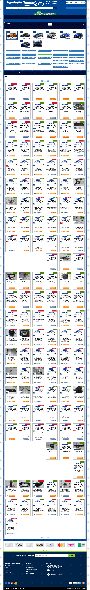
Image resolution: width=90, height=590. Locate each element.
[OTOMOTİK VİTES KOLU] (38, 333)
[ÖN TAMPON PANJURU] (38, 144)
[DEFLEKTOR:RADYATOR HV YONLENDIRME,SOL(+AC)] (51, 352)
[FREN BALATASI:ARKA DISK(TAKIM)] (65, 144)
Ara (55, 8)
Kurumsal (76, 2)
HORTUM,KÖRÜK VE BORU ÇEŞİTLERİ (60, 50)
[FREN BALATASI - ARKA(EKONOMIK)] (51, 163)
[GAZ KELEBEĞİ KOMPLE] (51, 427)
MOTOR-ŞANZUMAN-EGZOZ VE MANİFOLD (45, 63)
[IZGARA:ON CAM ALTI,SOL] (78, 163)
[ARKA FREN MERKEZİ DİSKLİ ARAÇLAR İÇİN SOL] (38, 201)
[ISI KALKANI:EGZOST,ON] (51, 484)
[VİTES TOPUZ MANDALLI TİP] (65, 314)
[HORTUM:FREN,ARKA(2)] (38, 182)
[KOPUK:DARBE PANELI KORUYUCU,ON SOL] (11, 144)
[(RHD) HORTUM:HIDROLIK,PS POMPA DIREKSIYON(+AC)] (78, 220)
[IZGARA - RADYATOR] (78, 352)
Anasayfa (9, 17)
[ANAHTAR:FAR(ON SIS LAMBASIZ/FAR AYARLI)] (51, 503)
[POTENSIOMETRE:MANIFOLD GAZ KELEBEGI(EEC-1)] (78, 427)
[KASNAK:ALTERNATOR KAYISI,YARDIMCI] (65, 295)
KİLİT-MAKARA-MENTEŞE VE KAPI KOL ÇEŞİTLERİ (77, 60)
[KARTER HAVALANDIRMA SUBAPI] (11, 314)
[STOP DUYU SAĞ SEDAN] (78, 484)
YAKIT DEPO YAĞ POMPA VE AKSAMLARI (13, 54)
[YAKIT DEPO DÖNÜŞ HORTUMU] (38, 390)
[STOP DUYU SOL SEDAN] (11, 503)
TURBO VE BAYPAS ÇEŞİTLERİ (76, 57)
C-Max (68, 24)
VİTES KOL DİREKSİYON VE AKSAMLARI (76, 50)
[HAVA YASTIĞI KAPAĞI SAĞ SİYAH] (78, 239)
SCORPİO (63, 24)
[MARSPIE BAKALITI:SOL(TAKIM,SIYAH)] (78, 465)
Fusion (43, 24)
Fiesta (39, 24)
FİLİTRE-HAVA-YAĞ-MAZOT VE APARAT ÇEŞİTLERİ (45, 50)
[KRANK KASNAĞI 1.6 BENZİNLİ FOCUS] (38, 295)
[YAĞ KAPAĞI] (38, 314)
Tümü (17, 24)
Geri (42, 80)
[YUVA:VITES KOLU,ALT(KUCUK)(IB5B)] (51, 333)
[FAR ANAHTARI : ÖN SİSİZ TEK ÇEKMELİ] (65, 503)
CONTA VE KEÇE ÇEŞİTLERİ (60, 63)
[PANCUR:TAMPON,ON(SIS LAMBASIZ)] (24, 144)
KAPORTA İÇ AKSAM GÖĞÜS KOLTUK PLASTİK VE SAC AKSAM (13, 63)
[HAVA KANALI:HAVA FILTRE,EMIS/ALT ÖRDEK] (65, 409)
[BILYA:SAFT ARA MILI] (78, 201)
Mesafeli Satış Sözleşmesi (39, 17)
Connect (69, 28)
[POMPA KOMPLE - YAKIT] (65, 390)
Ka (46, 24)
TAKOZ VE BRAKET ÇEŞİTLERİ (76, 63)
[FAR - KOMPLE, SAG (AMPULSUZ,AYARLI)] (24, 503)
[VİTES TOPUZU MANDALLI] (11, 333)
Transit (73, 28)
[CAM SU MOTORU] (24, 87)
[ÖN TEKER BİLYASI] (38, 87)
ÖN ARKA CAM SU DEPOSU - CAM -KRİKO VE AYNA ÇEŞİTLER (29, 54)
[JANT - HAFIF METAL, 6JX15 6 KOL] (78, 106)
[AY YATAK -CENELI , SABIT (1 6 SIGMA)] (51, 295)
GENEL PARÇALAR (13, 50)
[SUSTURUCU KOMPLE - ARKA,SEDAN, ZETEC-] (24, 276)
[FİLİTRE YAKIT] (11, 87)
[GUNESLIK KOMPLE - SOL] (51, 239)
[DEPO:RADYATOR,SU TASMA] (38, 371)
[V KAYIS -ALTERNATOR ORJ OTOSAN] (11, 295)
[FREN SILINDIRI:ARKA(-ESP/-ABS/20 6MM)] (11, 182)
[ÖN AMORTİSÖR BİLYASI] (11, 220)
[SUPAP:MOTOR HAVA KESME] (51, 409)
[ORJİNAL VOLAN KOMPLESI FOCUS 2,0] (78, 295)
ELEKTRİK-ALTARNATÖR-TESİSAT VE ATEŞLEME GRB (61, 54)
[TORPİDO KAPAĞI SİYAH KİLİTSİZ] (65, 276)
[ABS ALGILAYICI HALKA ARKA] (51, 182)
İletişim (69, 17)
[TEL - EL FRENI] (11, 106)
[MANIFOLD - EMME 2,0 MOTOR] (78, 390)
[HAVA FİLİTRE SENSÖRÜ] (65, 484)
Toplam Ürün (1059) (12, 77)
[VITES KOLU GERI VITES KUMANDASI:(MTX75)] (51, 314)
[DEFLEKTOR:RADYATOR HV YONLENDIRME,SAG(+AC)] (24, 352)
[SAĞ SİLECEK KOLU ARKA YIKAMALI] (24, 106)
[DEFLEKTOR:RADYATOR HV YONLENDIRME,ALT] (11, 390)
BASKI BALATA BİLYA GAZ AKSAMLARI (44, 54)
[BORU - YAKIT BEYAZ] (51, 390)
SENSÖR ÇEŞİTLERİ (28, 50)
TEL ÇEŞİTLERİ (60, 57)
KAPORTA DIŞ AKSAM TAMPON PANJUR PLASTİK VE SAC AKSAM (45, 57)
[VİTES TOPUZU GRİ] (78, 314)
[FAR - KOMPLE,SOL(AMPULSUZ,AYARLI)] (38, 503)
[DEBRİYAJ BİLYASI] (78, 333)
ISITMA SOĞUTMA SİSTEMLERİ (60, 60)
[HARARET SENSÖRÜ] (51, 276)
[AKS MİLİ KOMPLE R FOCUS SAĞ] (51, 220)
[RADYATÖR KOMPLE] (11, 352)
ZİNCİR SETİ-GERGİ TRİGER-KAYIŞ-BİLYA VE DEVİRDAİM (61, 66)
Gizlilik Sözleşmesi (26, 17)
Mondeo (73, 24)
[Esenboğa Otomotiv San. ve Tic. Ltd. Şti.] (30, 3)
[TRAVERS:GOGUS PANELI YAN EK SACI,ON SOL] (51, 446)
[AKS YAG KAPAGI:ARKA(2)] (65, 125)
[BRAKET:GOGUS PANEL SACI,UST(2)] (11, 371)
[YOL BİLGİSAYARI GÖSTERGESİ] (38, 484)
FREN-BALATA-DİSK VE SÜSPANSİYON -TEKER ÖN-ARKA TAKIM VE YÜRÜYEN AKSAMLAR (29, 57)
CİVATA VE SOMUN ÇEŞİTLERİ (29, 63)
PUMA (35, 24)
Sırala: (66, 77)
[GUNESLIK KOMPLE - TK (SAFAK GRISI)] (38, 239)
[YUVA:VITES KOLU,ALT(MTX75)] (24, 333)
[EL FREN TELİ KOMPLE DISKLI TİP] (51, 201)
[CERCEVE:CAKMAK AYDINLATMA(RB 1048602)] (65, 87)
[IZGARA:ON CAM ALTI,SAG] (65, 163)
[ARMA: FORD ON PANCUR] (24, 371)
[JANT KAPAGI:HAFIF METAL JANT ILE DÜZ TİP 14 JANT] (38, 125)
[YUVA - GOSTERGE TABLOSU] (24, 484)
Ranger (78, 28)
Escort (27, 24)
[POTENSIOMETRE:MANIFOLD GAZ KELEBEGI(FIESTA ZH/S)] (65, 427)
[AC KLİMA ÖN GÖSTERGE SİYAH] (11, 276)
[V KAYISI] (51, 106)
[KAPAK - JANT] (65, 106)
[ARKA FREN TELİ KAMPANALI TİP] (65, 201)
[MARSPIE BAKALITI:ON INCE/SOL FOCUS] (11, 484)
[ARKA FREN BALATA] (38, 163)
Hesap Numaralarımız (60, 17)
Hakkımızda (50, 17)
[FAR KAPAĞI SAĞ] (78, 503)
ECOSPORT (22, 24)
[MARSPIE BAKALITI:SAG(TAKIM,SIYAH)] (65, 446)
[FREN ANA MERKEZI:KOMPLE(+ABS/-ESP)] (11, 201)
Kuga (83, 24)
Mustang (78, 24)
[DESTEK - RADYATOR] (65, 371)
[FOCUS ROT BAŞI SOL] (38, 220)
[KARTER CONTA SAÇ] (24, 314)
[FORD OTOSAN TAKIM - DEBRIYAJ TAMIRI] (65, 333)
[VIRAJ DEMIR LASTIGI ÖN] (38, 276)
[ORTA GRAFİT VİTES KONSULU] (78, 257)
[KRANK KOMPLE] (24, 295)
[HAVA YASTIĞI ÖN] (51, 257)
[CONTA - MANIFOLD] (11, 409)
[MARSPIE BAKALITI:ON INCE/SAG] (78, 446)
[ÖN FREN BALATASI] (11, 163)
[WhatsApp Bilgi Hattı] (45, 12)
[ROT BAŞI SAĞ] (24, 220)
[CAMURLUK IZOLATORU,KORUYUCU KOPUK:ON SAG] (78, 125)
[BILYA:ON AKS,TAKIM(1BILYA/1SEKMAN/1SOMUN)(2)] (11, 125)
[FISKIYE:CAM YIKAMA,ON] (38, 106)
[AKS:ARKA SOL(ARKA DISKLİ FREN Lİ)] (65, 257)
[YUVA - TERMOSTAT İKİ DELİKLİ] (24, 409)
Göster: (78, 77)
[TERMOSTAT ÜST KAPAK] (38, 409)
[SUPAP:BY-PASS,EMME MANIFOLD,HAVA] (11, 427)
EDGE (31, 24)
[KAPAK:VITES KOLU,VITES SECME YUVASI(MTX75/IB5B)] (51, 87)
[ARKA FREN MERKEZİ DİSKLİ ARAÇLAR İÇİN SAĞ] (24, 201)
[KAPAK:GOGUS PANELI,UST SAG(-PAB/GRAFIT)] (65, 239)
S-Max (58, 24)
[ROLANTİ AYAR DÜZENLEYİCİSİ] (78, 409)
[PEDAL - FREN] (78, 182)
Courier (63, 28)
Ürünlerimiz (17, 17)
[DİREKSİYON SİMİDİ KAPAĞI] (65, 220)
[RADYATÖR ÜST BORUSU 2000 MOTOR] (51, 371)
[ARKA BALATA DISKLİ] (78, 144)
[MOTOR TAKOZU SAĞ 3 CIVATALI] (78, 276)
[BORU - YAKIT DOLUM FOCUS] (24, 390)
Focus (50, 24)
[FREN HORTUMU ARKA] (24, 182)
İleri (48, 80)
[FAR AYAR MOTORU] (11, 522)
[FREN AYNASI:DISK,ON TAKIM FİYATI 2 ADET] (24, 125)
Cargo (82, 28)
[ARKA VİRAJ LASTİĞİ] (24, 239)
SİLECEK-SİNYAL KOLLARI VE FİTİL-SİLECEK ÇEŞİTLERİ (13, 57)
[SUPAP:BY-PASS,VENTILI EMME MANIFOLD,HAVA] (24, 427)
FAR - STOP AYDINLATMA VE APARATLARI (77, 54)
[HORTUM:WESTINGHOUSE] (65, 182)
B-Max (54, 24)
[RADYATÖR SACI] (78, 371)
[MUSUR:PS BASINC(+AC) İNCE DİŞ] (11, 239)
